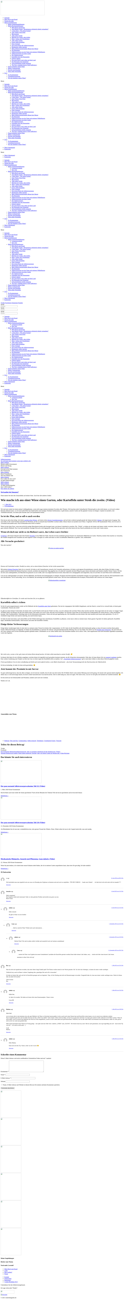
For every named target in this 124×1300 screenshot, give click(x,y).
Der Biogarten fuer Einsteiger (20, 62)
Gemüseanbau (23, 740)
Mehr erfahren (5, 467)
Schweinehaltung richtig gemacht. (21, 63)
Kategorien (7, 149)
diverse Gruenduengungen (55, 520)
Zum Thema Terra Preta (18, 32)
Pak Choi (14, 170)
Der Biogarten (16, 50)
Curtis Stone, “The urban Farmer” (21, 31)
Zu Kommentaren (13, 75)
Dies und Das (14, 740)
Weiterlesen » (4, 796)
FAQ (5, 73)
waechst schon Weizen (30, 520)
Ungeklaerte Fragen (49, 740)
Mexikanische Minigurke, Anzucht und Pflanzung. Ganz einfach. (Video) (28, 859)
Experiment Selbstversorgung (72, 659)
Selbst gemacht (31, 740)
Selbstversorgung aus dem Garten (21, 53)
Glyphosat (4, 536)
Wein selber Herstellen (14, 71)
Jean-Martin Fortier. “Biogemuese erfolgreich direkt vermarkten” (30, 29)
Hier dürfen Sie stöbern (7, 488)
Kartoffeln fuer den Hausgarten (21, 57)
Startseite (7, 18)
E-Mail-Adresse (6, 1078)
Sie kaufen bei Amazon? (10, 492)
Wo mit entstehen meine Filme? (17, 78)
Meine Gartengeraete (14, 68)
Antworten (8, 884)
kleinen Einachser (13, 569)
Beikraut (6, 740)
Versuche (58, 740)
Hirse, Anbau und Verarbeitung (21, 39)
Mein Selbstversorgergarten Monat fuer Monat (25, 48)
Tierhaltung (40, 740)
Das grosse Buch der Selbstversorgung (23, 45)
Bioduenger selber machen (19, 47)
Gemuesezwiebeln (17, 168)
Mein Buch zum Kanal (10, 19)
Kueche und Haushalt (14, 70)
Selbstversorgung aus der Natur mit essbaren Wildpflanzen (28, 52)
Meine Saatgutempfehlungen (16, 24)
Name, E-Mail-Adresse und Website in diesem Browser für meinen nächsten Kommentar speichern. (31, 1085)
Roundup (32, 536)
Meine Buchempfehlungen (15, 26)
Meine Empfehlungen (10, 22)
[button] (62, 81)
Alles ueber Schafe (17, 35)
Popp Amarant (16, 44)
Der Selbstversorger (17, 55)
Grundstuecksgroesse (14, 76)
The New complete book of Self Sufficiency (24, 65)
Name (3, 1074)
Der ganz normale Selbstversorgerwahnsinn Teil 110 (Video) (23, 822)
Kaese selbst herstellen (18, 42)
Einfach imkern (16, 58)
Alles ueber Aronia (17, 40)
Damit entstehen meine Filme (16, 66)
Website (3, 1081)
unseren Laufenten (111, 657)
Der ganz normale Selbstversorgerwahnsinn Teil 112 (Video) (23, 786)
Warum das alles (9, 21)
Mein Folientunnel (9, 147)
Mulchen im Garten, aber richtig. (21, 37)
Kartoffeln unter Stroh (44, 606)
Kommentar (5, 1071)
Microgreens (15, 34)
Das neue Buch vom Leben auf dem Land (24, 60)
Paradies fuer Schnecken (104, 629)
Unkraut (99, 520)
